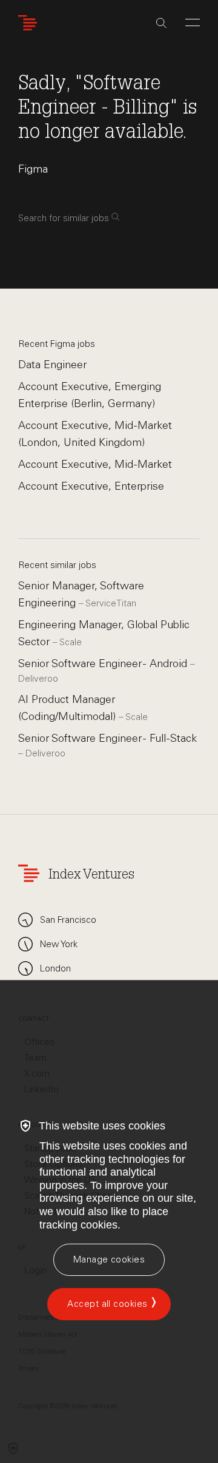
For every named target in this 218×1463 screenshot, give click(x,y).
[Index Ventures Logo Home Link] (30, 23)
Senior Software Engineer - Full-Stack (107, 738)
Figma (33, 169)
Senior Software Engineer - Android (104, 663)
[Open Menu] (192, 22)
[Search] (161, 23)
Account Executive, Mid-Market (95, 464)
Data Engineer (52, 364)
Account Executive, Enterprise (91, 486)
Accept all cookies (107, 1303)
